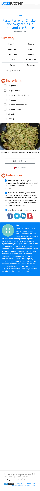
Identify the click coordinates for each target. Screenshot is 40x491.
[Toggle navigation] (36, 4)
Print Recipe (21, 161)
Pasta (19, 16)
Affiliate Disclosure (18, 486)
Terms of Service (30, 484)
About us (27, 486)
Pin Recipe (21, 167)
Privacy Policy (20, 484)
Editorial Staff (30, 225)
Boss (12, 3)
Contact (34, 486)
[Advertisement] (20, 372)
